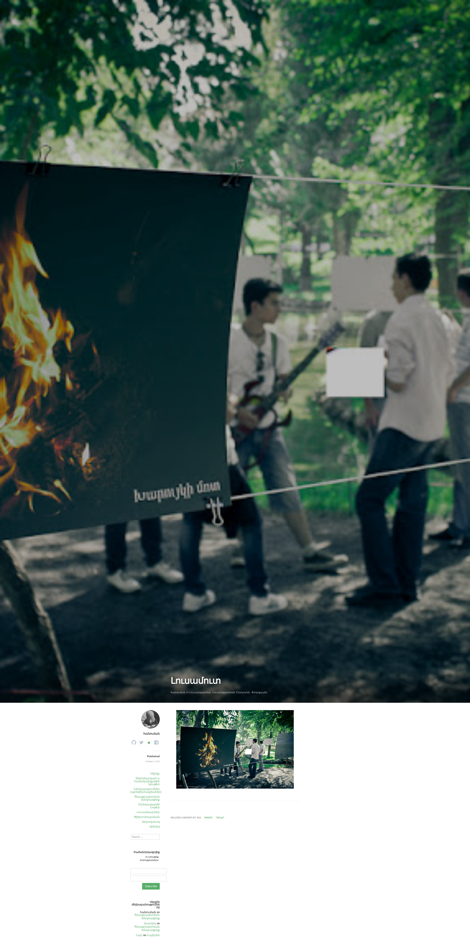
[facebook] (156, 741)
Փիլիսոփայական (147, 816)
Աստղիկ (150, 923)
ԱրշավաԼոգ (151, 821)
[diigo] (149, 741)
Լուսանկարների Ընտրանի (231, 692)
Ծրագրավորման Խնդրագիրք (147, 916)
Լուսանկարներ (200, 692)
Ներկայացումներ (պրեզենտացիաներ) (146, 790)
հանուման (178, 692)
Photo (208, 817)
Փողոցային (259, 692)
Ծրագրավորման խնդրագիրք (147, 798)
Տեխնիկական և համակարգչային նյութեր (147, 781)
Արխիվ (154, 826)
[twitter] (141, 741)
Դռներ (220, 817)
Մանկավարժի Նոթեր (149, 806)
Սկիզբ (155, 773)
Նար (139, 935)
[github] (134, 741)
